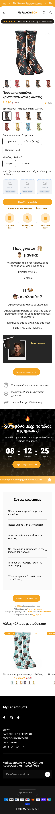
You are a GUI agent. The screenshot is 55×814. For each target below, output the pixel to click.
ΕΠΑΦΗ (7, 729)
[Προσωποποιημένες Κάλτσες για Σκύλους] (23, 650)
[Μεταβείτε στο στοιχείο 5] (48, 84)
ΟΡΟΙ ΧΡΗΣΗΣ (10, 742)
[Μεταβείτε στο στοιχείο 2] (17, 84)
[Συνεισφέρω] (47, 774)
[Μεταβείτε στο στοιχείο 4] (38, 84)
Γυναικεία (25, 163)
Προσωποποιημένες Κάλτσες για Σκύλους (23, 674)
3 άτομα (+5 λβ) (13, 150)
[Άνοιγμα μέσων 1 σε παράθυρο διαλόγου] (47, 32)
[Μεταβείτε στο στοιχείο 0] (7, 84)
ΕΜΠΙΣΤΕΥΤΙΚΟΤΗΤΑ (13, 746)
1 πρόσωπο (10, 141)
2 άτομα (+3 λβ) (31, 141)
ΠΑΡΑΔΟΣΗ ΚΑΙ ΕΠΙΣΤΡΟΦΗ (17, 734)
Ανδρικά (9, 163)
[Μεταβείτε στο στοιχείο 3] (27, 84)
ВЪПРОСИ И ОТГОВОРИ (15, 738)
